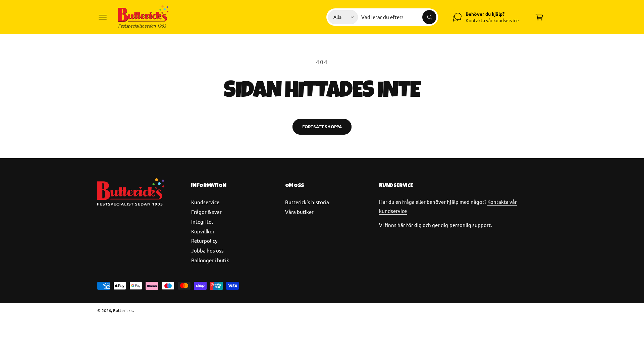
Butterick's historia (307, 202)
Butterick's (123, 310)
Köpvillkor (203, 231)
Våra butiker (299, 212)
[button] (102, 17)
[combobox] (399, 17)
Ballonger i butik (210, 260)
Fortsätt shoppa (322, 126)
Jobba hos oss (207, 250)
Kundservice (205, 202)
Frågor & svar (206, 212)
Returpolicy (204, 240)
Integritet (202, 221)
